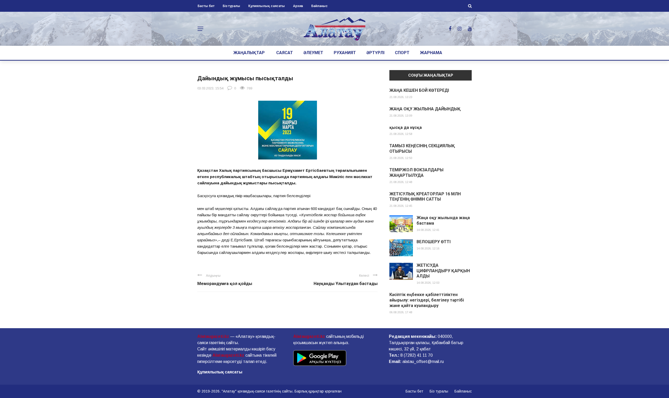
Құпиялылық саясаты (266, 6)
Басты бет (206, 6)
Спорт (402, 52)
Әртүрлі (375, 52)
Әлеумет (313, 52)
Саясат (284, 52)
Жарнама (431, 52)
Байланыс (319, 6)
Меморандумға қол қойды (224, 283)
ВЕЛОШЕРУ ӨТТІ (434, 241)
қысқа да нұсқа (405, 127)
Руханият (345, 52)
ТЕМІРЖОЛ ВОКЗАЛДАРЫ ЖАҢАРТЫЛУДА (416, 172)
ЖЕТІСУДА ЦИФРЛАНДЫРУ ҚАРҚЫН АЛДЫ (443, 271)
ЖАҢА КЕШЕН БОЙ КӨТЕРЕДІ (419, 90)
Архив (298, 6)
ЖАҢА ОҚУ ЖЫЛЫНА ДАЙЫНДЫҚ (425, 108)
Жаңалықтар (249, 52)
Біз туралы (231, 6)
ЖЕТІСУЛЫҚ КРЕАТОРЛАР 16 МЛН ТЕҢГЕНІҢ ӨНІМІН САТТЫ (425, 196)
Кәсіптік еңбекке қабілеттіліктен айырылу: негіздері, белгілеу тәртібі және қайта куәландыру (426, 300)
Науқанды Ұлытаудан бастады (346, 283)
